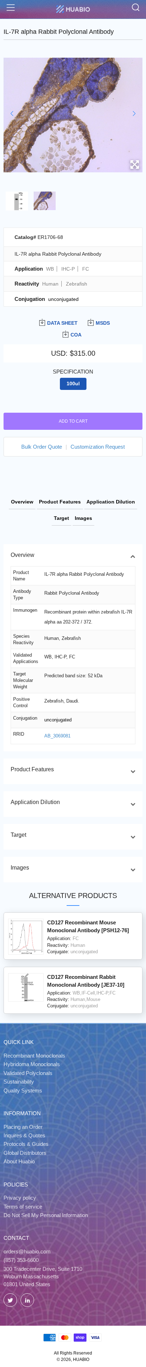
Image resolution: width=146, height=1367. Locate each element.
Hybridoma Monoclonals (32, 1064)
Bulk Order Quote (41, 447)
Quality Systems (23, 1090)
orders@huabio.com (27, 1251)
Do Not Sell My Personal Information (46, 1215)
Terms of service (23, 1207)
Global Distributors (25, 1153)
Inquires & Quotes (24, 1135)
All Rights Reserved (73, 1353)
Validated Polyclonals (28, 1073)
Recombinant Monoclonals (34, 1056)
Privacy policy (20, 1198)
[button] (12, 113)
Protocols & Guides (26, 1144)
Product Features (60, 502)
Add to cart (73, 421)
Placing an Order (23, 1127)
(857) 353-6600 (21, 1260)
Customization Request (98, 447)
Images (83, 518)
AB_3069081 (57, 736)
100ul (73, 383)
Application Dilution (110, 502)
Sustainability (19, 1082)
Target (61, 518)
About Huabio (19, 1161)
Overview (22, 502)
